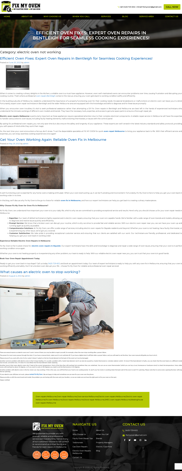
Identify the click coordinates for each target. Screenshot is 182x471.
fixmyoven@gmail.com (136, 435)
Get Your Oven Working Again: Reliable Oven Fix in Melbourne (53, 140)
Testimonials (78, 443)
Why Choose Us (52, 16)
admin (26, 63)
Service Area (146, 16)
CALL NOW (172, 7)
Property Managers (104, 443)
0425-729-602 (54, 264)
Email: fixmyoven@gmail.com (149, 7)
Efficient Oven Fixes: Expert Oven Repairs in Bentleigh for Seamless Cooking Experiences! (76, 58)
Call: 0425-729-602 (127, 7)
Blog (125, 16)
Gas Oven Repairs (80, 447)
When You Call (81, 16)
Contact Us (171, 16)
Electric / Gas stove (104, 447)
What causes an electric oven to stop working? (40, 272)
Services (106, 16)
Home (7, 16)
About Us (26, 16)
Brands (99, 438)
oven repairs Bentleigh (45, 96)
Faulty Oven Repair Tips (83, 438)
